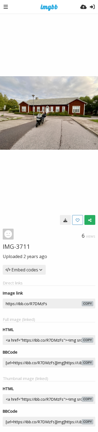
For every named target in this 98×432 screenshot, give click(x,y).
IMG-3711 (16, 246)
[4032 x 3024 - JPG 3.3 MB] (65, 220)
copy (87, 303)
